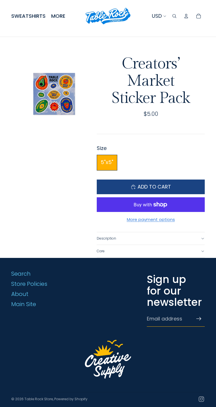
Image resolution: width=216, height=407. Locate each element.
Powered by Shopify (70, 399)
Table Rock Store (38, 399)
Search (21, 274)
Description (106, 238)
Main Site (23, 304)
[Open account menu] (186, 16)
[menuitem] (58, 16)
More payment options (151, 219)
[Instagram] (201, 399)
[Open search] (174, 16)
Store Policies (29, 284)
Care (101, 251)
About (19, 294)
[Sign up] (199, 319)
